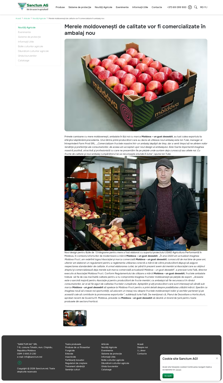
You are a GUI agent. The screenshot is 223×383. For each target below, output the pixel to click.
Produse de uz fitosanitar (77, 347)
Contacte (157, 7)
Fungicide (70, 350)
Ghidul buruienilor (27, 55)
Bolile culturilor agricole (30, 46)
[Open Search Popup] (195, 7)
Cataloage (23, 60)
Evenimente (122, 7)
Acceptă (168, 376)
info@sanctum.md (33, 356)
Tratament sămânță (75, 366)
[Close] (217, 358)
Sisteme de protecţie (79, 7)
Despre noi (142, 347)
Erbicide (69, 353)
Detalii (178, 369)
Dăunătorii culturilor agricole (33, 51)
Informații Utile (140, 7)
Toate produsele (73, 344)
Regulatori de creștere (76, 363)
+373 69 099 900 (176, 7)
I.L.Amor (141, 350)
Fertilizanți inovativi (74, 360)
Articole (27, 18)
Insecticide (70, 356)
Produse (60, 7)
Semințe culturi (72, 369)
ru (205, 7)
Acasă (18, 18)
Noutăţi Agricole (103, 7)
